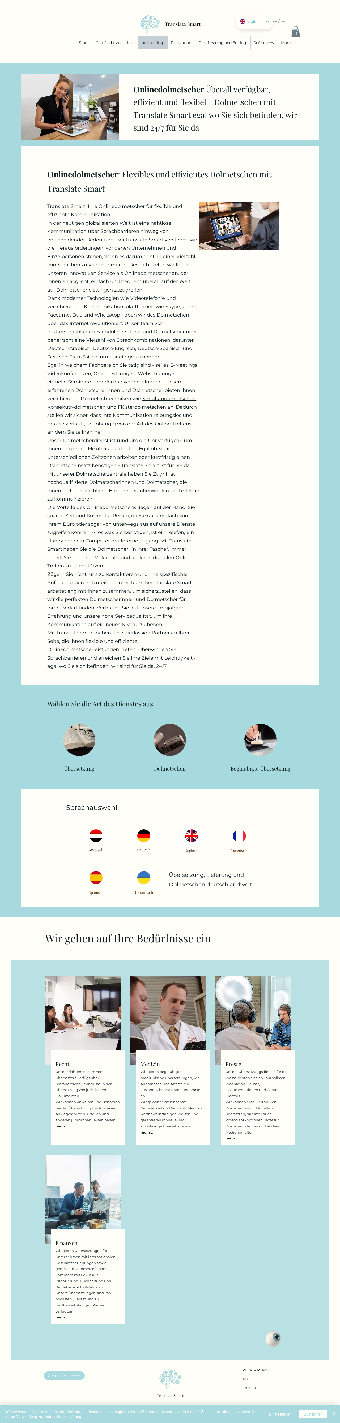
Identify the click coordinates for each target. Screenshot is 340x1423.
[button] (295, 31)
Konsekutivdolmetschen (76, 407)
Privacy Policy (255, 1370)
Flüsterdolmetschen (142, 407)
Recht (62, 1063)
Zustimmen (313, 1414)
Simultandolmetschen (169, 398)
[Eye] (273, 1339)
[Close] (333, 1414)
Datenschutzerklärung (62, 1416)
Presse (233, 1063)
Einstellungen (280, 1414)
